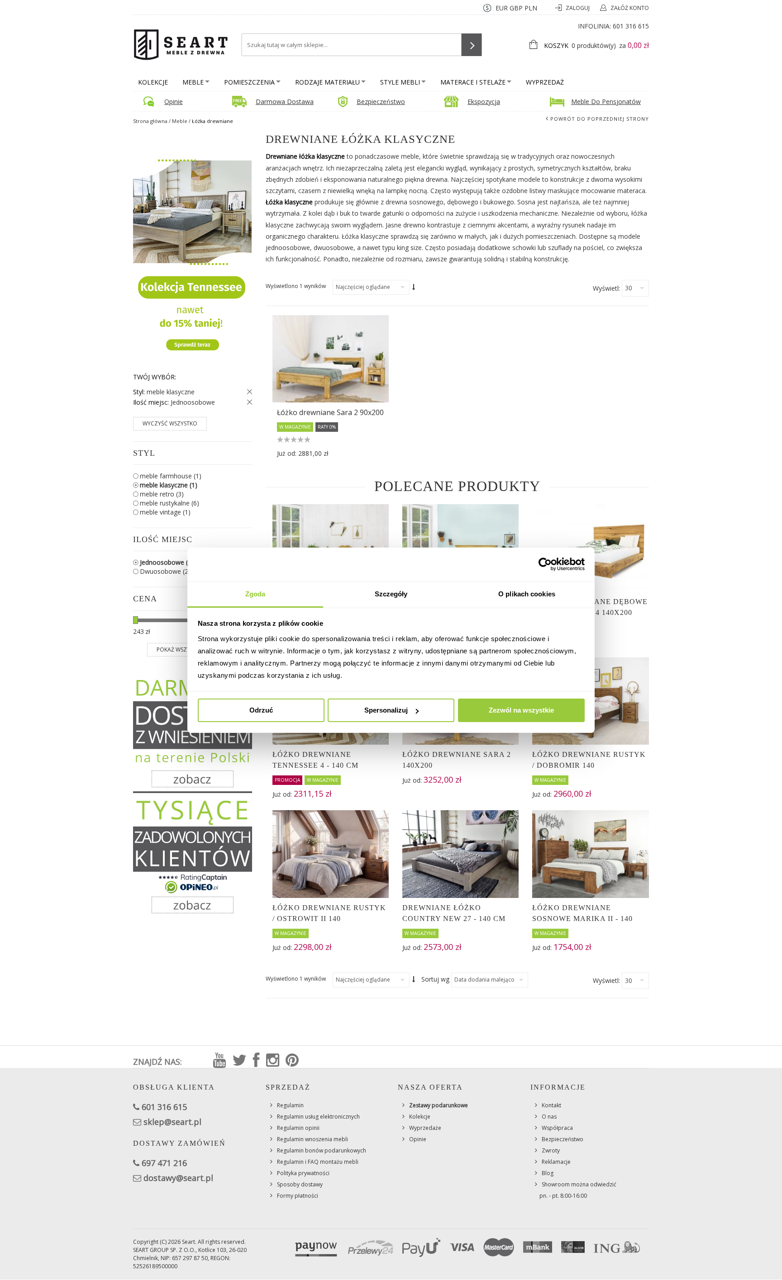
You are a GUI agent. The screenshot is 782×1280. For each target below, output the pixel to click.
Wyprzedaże (425, 1128)
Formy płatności (297, 1196)
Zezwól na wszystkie (521, 710)
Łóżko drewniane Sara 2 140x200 (456, 760)
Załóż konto (629, 8)
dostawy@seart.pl (178, 1177)
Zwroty (551, 1150)
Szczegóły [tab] (391, 594)
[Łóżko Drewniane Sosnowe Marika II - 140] (590, 853)
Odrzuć (261, 710)
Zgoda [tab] (255, 594)
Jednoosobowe (167, 562)
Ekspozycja (483, 101)
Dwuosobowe (167, 571)
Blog (547, 1173)
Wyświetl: (606, 288)
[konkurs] (192, 251)
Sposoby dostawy (300, 1184)
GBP (516, 8)
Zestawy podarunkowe (438, 1105)
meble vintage (165, 512)
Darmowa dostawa (285, 101)
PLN (531, 8)
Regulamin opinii (298, 1128)
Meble (193, 82)
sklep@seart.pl (172, 1121)
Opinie (173, 101)
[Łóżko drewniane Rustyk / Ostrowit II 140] (330, 853)
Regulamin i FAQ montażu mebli (317, 1162)
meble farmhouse (170, 476)
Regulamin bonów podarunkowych (321, 1150)
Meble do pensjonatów (606, 101)
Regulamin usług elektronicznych (318, 1116)
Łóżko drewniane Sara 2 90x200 (330, 412)
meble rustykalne (169, 503)
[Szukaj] (472, 44)
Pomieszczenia (249, 82)
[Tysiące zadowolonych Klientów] (192, 856)
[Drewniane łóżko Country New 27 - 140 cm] (460, 853)
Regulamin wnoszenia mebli (312, 1139)
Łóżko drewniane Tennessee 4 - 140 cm (315, 760)
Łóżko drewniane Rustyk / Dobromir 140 (589, 760)
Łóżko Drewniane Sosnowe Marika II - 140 (582, 913)
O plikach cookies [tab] (526, 594)
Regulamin (290, 1105)
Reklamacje (556, 1162)
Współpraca (557, 1128)
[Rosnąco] (414, 287)
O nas (549, 1116)
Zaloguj (578, 8)
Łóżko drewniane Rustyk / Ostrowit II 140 (329, 913)
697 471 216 (164, 1162)
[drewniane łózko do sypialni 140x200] (330, 358)
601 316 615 (631, 26)
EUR (502, 8)
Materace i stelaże (472, 82)
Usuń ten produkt (247, 392)
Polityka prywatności (303, 1173)
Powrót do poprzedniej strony (599, 118)
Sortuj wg (435, 979)
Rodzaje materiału (327, 82)
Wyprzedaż (545, 82)
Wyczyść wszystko (170, 423)
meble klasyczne (168, 485)
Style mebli (400, 82)
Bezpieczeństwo (381, 101)
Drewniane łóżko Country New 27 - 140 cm (453, 913)
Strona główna (150, 121)
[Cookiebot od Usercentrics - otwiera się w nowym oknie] (545, 564)
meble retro (162, 494)
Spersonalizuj (386, 710)
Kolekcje (153, 82)
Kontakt (551, 1105)
